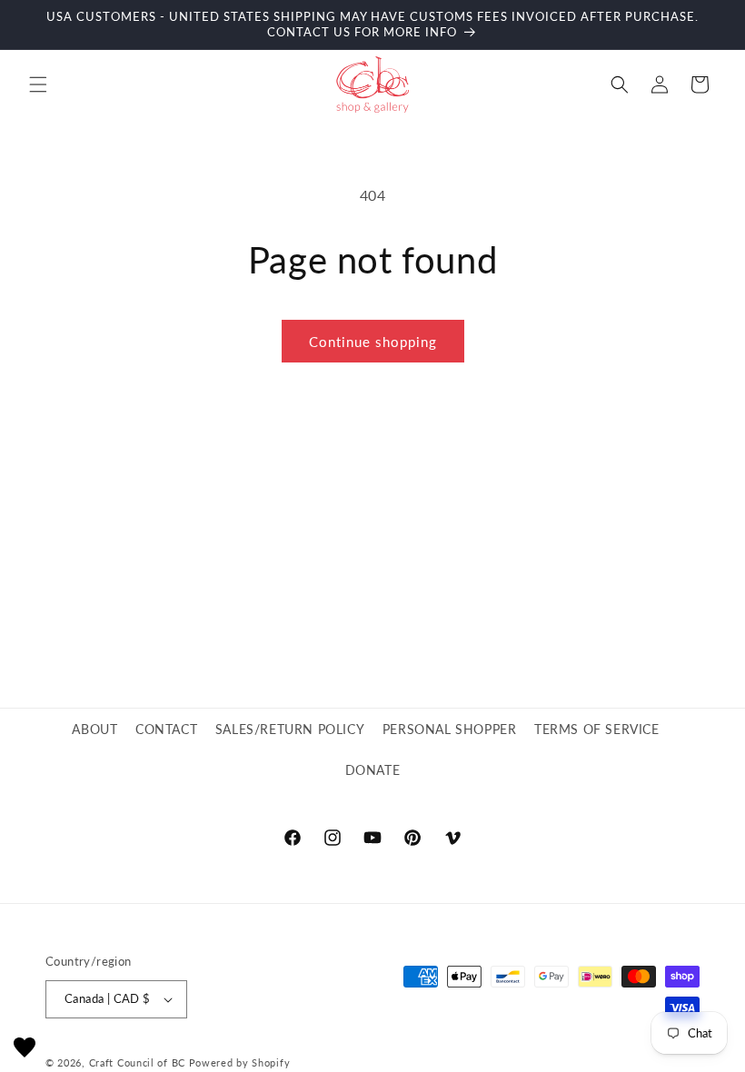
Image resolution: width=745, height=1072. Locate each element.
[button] (38, 84)
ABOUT (94, 729)
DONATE (373, 770)
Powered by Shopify (240, 1062)
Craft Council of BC (137, 1062)
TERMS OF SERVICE (597, 729)
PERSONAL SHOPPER (449, 729)
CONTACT (166, 729)
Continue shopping (373, 341)
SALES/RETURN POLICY (289, 729)
